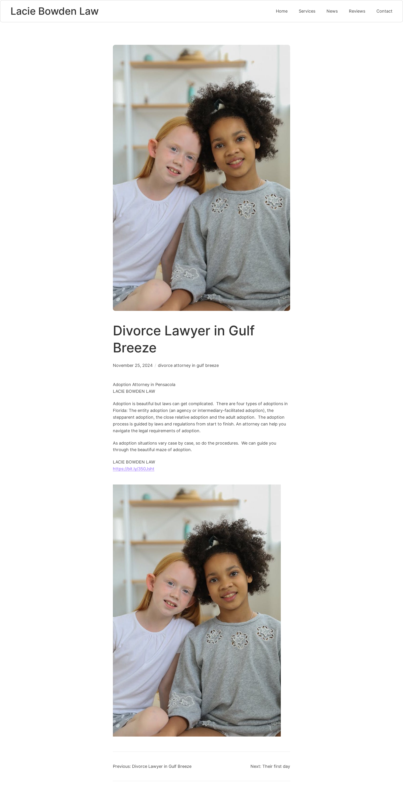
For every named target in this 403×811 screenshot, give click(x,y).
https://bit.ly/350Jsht (133, 468)
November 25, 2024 (133, 365)
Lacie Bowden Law (54, 11)
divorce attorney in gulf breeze (188, 365)
